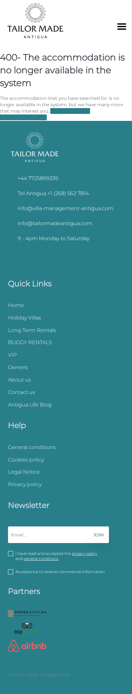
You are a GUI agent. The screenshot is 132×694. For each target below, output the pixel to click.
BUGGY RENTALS (30, 342)
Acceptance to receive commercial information (60, 571)
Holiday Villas (24, 318)
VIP (12, 355)
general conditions (41, 558)
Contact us (21, 392)
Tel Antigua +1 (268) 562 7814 (53, 193)
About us (19, 380)
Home (16, 305)
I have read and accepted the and (56, 556)
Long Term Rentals (32, 330)
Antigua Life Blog (30, 405)
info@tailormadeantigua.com (55, 223)
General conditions (32, 447)
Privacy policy (25, 484)
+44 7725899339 (38, 178)
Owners (18, 367)
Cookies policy (26, 460)
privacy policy (84, 553)
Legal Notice (24, 472)
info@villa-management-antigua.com (65, 208)
